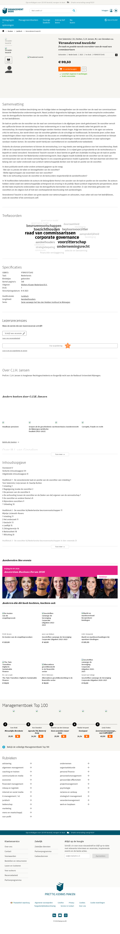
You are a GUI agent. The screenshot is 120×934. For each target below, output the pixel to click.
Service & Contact (67, 906)
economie (6, 780)
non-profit (6, 817)
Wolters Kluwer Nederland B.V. (34, 285)
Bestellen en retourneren (16, 861)
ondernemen (65, 763)
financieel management (12, 784)
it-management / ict (11, 796)
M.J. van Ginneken (102, 39)
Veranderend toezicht (33, 31)
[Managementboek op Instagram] (66, 915)
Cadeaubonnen (41, 856)
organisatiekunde (67, 768)
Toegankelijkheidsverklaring (45, 906)
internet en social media (12, 792)
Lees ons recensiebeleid (11, 338)
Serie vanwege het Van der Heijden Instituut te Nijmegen (45, 302)
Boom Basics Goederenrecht (67, 427)
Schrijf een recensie (13, 333)
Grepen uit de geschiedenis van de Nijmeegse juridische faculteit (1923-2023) (42, 429)
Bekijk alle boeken (9, 442)
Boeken (10, 31)
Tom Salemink (64, 39)
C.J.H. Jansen (88, 39)
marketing (6, 808)
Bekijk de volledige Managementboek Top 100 (28, 747)
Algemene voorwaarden (44, 903)
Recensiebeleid (11, 875)
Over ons (8, 847)
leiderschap (7, 804)
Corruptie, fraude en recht (92, 427)
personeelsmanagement (70, 776)
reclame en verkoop (68, 792)
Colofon (61, 903)
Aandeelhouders (28, 299)
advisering (6, 763)
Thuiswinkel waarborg (21, 903)
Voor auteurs (10, 870)
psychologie (65, 788)
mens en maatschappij (12, 812)
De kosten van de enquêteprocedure (17, 637)
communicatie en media (12, 776)
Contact (8, 851)
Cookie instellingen (97, 903)
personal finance (67, 772)
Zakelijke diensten (43, 847)
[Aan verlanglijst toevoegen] (84, 69)
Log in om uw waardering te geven (14, 351)
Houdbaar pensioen (10, 427)
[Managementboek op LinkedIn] (54, 915)
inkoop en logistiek (10, 788)
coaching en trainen (10, 772)
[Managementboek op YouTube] (60, 915)
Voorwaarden (10, 856)
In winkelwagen (70, 69)
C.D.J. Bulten (77, 39)
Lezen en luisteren (13, 866)
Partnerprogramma (13, 880)
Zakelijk (38, 841)
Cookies (82, 903)
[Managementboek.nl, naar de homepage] (12, 13)
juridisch (6, 800)
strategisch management (71, 796)
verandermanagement (70, 800)
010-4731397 (113, 20)
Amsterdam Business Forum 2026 (24, 572)
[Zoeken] (74, 10)
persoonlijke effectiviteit (70, 780)
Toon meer (59, 454)
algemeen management (12, 768)
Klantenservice (12, 841)
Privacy (71, 903)
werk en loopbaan (67, 804)
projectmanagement (69, 784)
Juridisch (19, 31)
